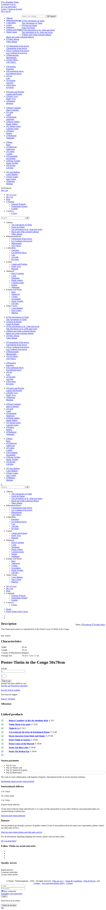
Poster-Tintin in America (19, 740)
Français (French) (18, 204)
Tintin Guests (11, 32)
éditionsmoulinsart (13, 20)
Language (5, 4)
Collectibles (11, 23)
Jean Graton (16, 310)
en (15, 4)
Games (9, 25)
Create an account (9, 905)
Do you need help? (9, 7)
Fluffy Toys (16, 266)
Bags (13, 292)
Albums (9, 18)
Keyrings (15, 259)
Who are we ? (58, 881)
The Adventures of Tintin (21, 225)
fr (10, 4)
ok (27, 218)
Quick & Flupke (18, 227)
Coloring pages (17, 283)
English (14, 209)
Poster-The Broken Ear (19, 751)
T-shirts (14, 296)
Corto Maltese (17, 308)
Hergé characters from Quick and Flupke (27, 736)
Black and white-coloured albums (25, 232)
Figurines (15, 250)
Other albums (16, 234)
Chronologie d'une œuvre (21, 239)
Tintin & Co (14, 728)
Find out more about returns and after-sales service (21, 832)
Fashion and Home (14, 30)
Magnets (14, 269)
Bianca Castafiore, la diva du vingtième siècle (28, 720)
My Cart (4, 190)
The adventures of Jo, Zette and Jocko (26, 229)
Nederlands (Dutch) (19, 206)
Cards (13, 276)
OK (51, 16)
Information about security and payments (17, 781)
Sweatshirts (16, 299)
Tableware (15, 294)
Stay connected (10, 891)
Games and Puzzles (19, 264)
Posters (14, 285)
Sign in (4, 699)
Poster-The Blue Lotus (18, 747)
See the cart (5, 686)
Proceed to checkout (19, 686)
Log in (4, 896)
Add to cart (6, 681)
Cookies (37, 883)
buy (2, 908)
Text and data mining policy (53, 883)
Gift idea (14, 303)
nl (12, 4)
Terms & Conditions (73, 881)
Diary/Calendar (17, 273)
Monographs (16, 243)
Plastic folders (17, 280)
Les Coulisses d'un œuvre (21, 241)
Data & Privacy (90, 881)
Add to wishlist (10, 690)
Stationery (10, 27)
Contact (69, 883)
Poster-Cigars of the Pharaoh (21, 744)
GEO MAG (16, 246)
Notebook (15, 278)
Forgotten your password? (11, 893)
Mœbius (14, 313)
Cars (13, 255)
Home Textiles (17, 301)
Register (11, 699)
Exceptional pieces (19, 252)
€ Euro (14, 213)
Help (8, 199)
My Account (11, 195)
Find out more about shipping (13, 816)
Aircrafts (14, 257)
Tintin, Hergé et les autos (20, 724)
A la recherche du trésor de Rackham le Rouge (29, 732)
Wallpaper (15, 287)
